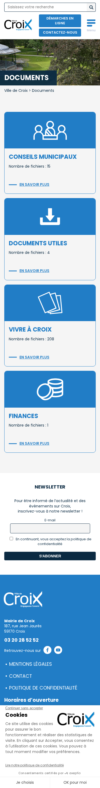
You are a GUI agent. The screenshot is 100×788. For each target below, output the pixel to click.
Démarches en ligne (60, 20)
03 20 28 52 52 (21, 640)
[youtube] (58, 651)
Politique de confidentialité (43, 688)
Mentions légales (30, 664)
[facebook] (47, 651)
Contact (20, 676)
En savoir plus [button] (34, 184)
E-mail (50, 520)
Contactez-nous (60, 32)
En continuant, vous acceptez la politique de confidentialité (53, 541)
